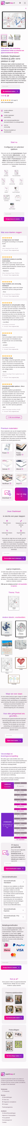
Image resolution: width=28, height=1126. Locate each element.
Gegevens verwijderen (9, 1102)
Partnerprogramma (7, 1107)
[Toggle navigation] (25, 3)
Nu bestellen (7, 786)
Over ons (6, 1099)
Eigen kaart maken (13, 740)
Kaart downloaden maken (13, 868)
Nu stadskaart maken (9, 91)
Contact (5, 1104)
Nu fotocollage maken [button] (13, 1056)
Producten (6, 1091)
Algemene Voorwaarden (9, 1115)
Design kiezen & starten (13, 219)
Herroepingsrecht (7, 1120)
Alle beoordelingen (14, 417)
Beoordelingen (7, 1097)
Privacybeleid (6, 1117)
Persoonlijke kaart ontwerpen (13, 558)
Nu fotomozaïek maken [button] (13, 1017)
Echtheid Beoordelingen (9, 1113)
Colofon (4, 1122)
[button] (4, 37)
